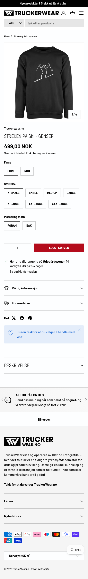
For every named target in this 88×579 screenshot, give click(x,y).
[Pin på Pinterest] (30, 318)
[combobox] (44, 23)
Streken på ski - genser (25, 36)
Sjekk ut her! (60, 3)
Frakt (29, 153)
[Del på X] (14, 318)
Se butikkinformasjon (23, 271)
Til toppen (44, 419)
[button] (72, 13)
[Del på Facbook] (22, 318)
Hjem (7, 36)
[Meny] (81, 13)
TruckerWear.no (14, 128)
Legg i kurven (59, 247)
